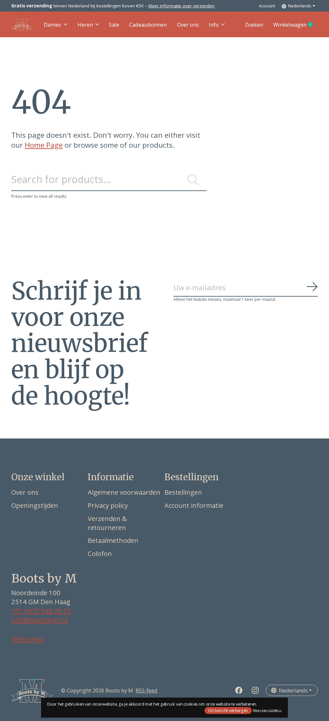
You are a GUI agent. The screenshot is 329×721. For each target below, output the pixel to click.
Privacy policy (108, 505)
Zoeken (254, 24)
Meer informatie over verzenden (181, 6)
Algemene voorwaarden (124, 492)
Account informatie (193, 505)
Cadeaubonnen (148, 24)
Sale (114, 24)
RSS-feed (146, 690)
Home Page (44, 145)
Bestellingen (183, 492)
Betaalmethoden (113, 540)
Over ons (188, 24)
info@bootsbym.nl (39, 619)
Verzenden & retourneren (107, 523)
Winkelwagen (295, 25)
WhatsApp (27, 638)
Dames (52, 24)
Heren (85, 24)
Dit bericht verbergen (228, 710)
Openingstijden (34, 505)
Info (214, 24)
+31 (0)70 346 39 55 (41, 610)
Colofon (100, 553)
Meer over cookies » (267, 710)
